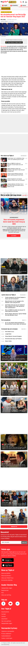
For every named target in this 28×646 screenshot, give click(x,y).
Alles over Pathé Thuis (7, 578)
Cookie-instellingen (6, 638)
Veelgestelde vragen (6, 588)
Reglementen (5, 590)
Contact (3, 614)
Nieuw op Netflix (5, 573)
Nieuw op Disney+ (6, 576)
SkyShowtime (5, 612)
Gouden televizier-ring (5, 8)
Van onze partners (6, 621)
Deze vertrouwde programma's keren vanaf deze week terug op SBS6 (14, 221)
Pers (2, 593)
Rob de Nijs (3, 46)
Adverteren (4, 619)
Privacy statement (6, 634)
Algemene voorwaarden (7, 631)
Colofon (3, 616)
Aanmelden (24, 542)
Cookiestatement (6, 636)
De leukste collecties (7, 580)
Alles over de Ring (6, 595)
